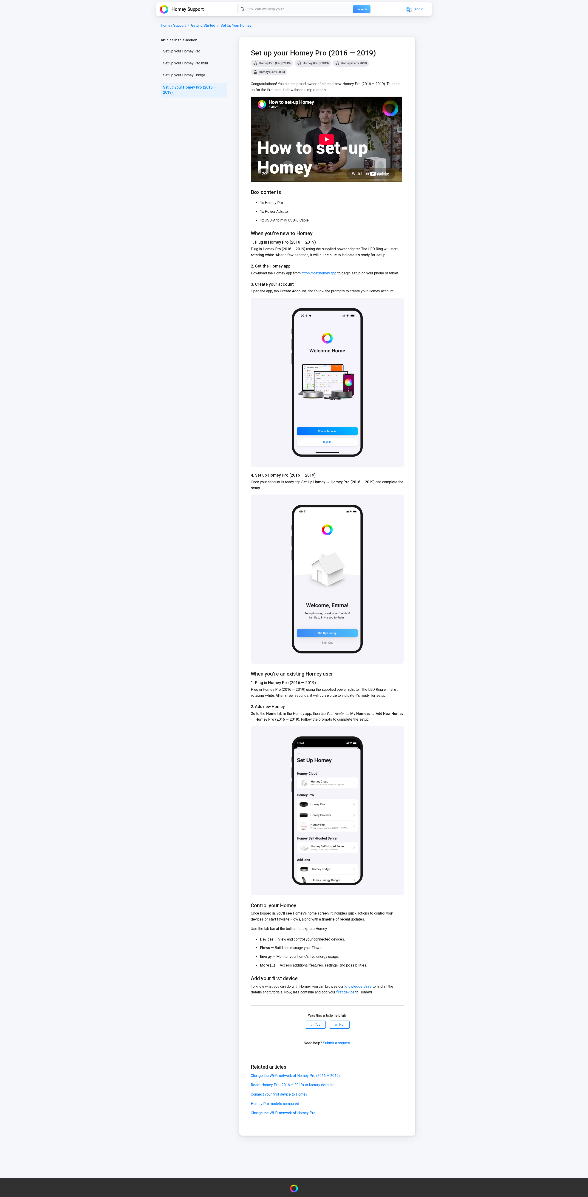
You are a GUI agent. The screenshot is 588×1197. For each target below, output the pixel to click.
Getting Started (203, 25)
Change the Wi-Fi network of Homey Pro (283, 1113)
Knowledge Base (358, 986)
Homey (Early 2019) (316, 63)
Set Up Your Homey (236, 25)
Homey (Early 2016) (272, 72)
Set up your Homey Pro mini (185, 63)
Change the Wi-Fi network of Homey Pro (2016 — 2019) (295, 1075)
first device (345, 992)
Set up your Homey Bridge (184, 75)
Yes (317, 1024)
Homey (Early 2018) (354, 63)
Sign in (419, 9)
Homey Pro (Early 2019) (275, 63)
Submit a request (336, 1043)
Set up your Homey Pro (181, 51)
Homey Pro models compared (275, 1104)
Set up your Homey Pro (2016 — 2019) (189, 90)
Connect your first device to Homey (279, 1094)
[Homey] (294, 1188)
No (341, 1024)
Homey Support (173, 25)
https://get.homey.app (319, 273)
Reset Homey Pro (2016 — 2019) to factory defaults (292, 1085)
